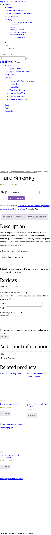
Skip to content (7, 1)
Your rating (5, 313)
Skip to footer (20, 1)
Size (2, 192)
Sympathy (9, 172)
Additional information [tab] (37, 217)
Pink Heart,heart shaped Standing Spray (9, 456)
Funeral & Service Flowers (29, 205)
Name (3, 303)
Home (2, 172)
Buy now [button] (32, 415)
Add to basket (16, 198)
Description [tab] (7, 217)
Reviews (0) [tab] (20, 217)
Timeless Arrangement (9, 404)
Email (3, 308)
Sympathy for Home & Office (25, 172)
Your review (5, 316)
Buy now (5, 413)
